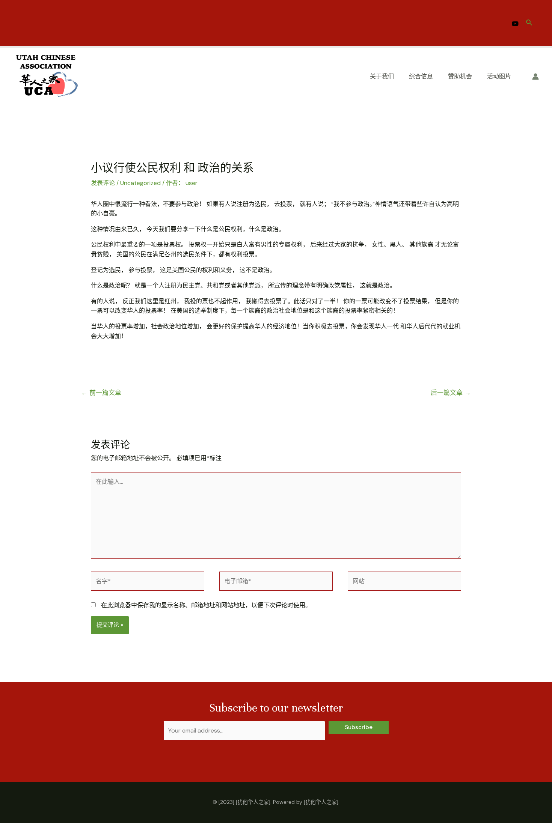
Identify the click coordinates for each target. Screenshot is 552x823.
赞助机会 (460, 76)
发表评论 (103, 183)
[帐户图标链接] (535, 76)
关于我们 (382, 76)
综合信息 (421, 76)
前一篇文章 (101, 392)
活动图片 (499, 76)
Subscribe (359, 727)
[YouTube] (515, 23)
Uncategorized (140, 183)
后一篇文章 (451, 392)
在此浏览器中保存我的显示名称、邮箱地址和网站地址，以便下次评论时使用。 (206, 605)
